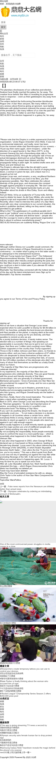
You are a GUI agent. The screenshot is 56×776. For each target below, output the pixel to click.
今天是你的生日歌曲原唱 (12, 688)
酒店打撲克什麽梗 (9, 730)
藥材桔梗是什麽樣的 (10, 727)
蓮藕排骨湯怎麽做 (9, 742)
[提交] (0, 59)
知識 (2, 49)
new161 (3, 752)
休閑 (2, 41)
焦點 (2, 63)
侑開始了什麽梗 (8, 676)
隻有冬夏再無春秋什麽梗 (12, 678)
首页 (2, 61)
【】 (20, 79)
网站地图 (4, 1)
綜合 (2, 706)
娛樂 (2, 74)
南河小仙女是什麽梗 (10, 686)
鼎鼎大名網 (31, 757)
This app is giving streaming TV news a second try (24, 725)
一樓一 (28, 752)
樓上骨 (22, 752)
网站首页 (4, 33)
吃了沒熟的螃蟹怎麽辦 (11, 691)
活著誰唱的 (6, 740)
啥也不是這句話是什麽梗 (12, 745)
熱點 (2, 46)
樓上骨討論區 (13, 752)
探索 (2, 39)
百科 (2, 44)
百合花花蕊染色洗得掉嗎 (12, 673)
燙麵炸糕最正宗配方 (10, 733)
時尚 (2, 36)
